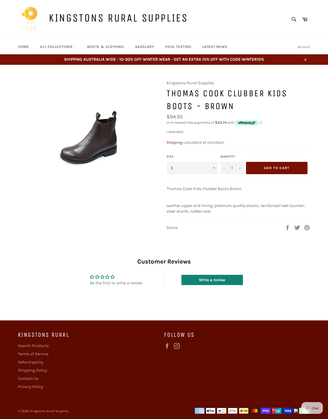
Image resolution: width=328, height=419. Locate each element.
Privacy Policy (30, 386)
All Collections (57, 47)
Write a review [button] (212, 279)
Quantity (227, 156)
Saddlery (144, 47)
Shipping (174, 142)
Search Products (33, 345)
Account (304, 47)
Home (23, 47)
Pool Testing (178, 47)
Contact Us (28, 378)
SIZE (170, 156)
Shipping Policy (32, 370)
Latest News (214, 47)
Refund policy (30, 362)
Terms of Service (33, 353)
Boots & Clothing (105, 47)
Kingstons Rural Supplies (118, 17)
